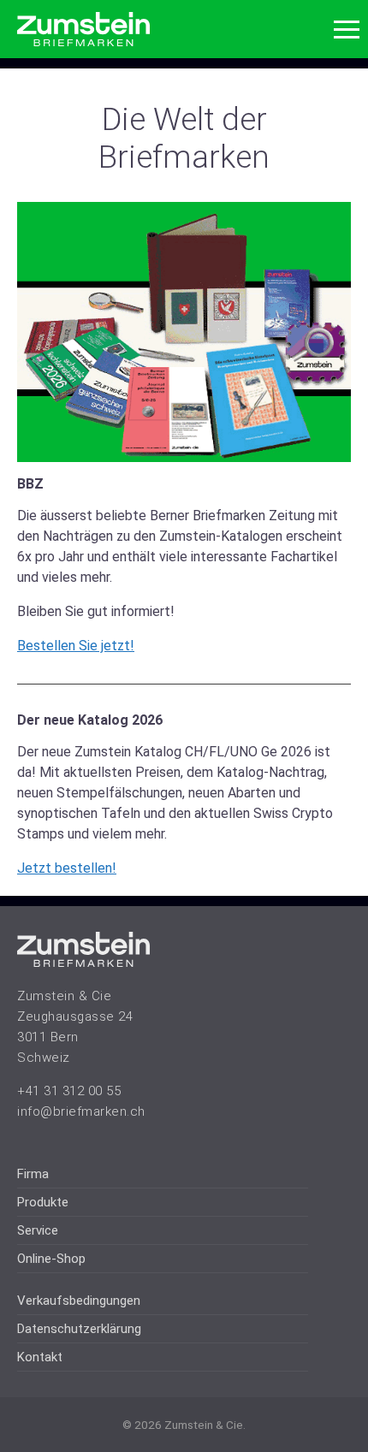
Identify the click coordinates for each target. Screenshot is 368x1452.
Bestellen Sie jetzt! (75, 645)
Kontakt (39, 1357)
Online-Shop (51, 1258)
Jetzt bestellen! (66, 868)
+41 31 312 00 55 (69, 1091)
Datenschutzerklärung (79, 1328)
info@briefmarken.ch (81, 1111)
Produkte (42, 1202)
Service (37, 1230)
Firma (33, 1174)
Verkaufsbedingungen (78, 1300)
